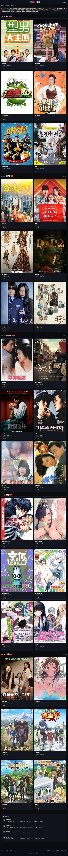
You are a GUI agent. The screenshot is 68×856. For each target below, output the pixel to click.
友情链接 (57, 850)
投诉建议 (61, 850)
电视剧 (44, 2)
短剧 (49, 2)
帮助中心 (53, 850)
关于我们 (48, 850)
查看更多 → (64, 17)
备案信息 (65, 850)
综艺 (54, 2)
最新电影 (64, 2)
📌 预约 (4, 68)
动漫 (58, 2)
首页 (3, 5)
